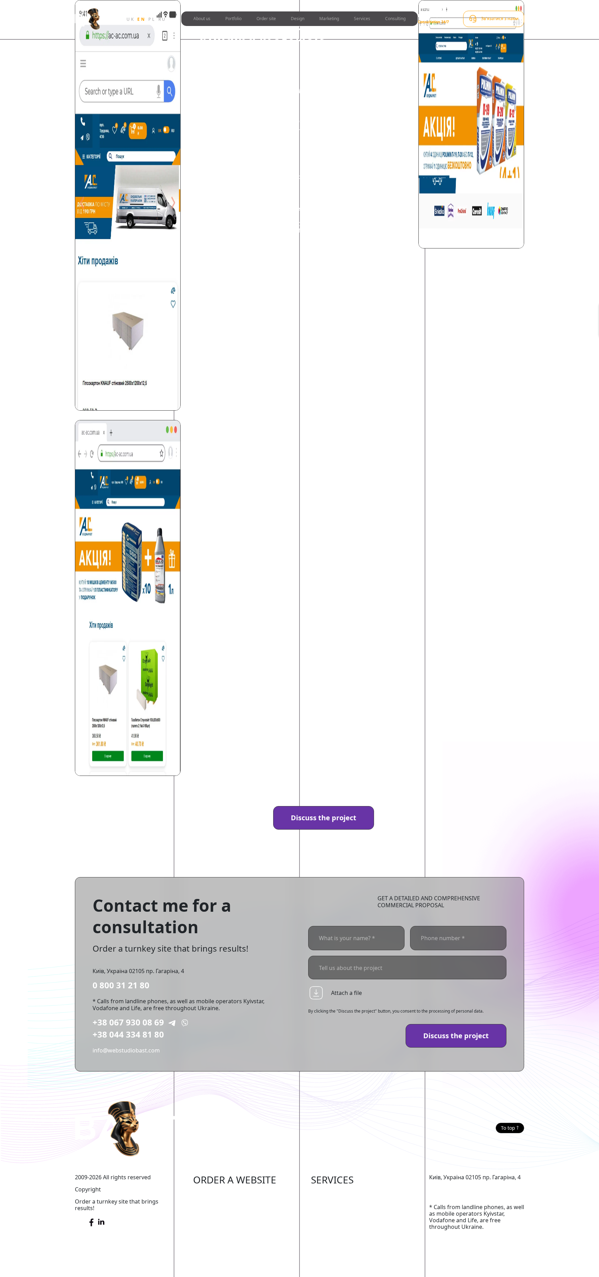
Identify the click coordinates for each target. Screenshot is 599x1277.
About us (201, 18)
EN (141, 19)
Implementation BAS (338, 1226)
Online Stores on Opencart (228, 1215)
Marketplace (209, 1205)
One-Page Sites (213, 1247)
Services (362, 18)
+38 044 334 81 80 (128, 1034)
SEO (316, 1205)
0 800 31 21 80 (121, 985)
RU (162, 19)
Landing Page (211, 1257)
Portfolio (233, 18)
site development (280, 223)
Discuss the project (323, 817)
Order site (266, 18)
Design (297, 18)
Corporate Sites (213, 1226)
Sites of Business (215, 1236)
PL (151, 19)
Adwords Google (333, 1215)
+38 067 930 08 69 (128, 1022)
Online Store (209, 1194)
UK (130, 19)
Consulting (395, 18)
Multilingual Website (220, 1268)
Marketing (329, 18)
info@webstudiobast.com (126, 1050)
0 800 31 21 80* (433, 15)
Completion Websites (339, 1194)
